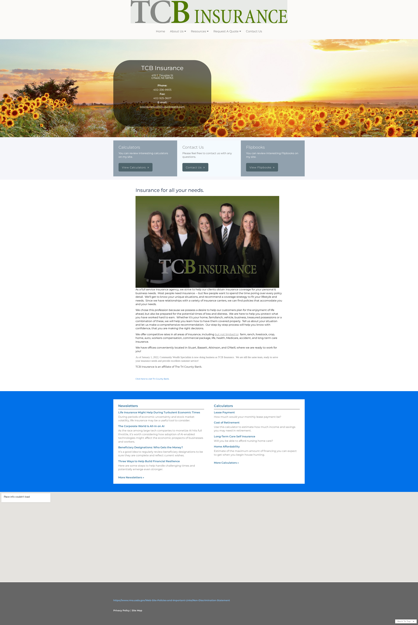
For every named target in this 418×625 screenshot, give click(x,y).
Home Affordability (227, 446)
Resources (198, 31)
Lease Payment (224, 412)
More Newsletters (131, 477)
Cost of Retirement (227, 422)
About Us (177, 31)
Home (160, 31)
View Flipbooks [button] (260, 167)
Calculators (223, 406)
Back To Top (404, 621)
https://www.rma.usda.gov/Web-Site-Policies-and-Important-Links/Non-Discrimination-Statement (171, 600)
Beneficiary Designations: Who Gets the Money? (150, 447)
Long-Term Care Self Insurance (234, 436)
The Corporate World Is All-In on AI (141, 426)
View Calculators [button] (134, 167)
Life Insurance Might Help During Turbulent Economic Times (159, 412)
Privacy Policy (121, 610)
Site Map (137, 610)
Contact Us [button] (194, 167)
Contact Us (254, 31)
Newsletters (128, 406)
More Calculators (226, 462)
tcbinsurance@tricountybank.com (162, 106)
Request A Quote (226, 31)
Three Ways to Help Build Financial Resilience (149, 461)
